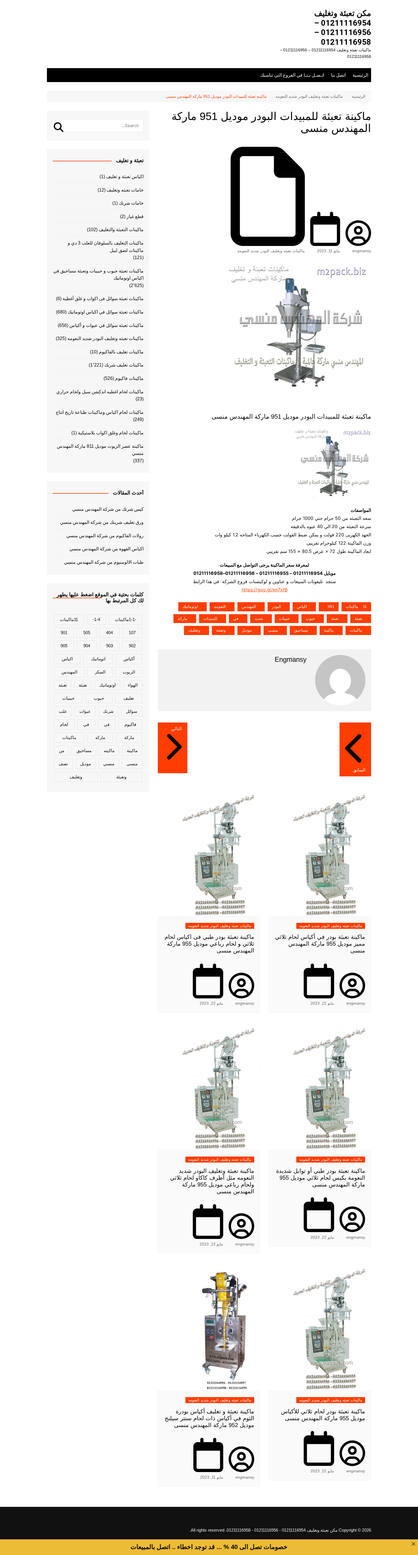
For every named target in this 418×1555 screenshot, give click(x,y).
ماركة (182, 618)
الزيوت (129, 671)
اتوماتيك (98, 658)
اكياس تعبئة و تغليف (125, 176)
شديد (258, 618)
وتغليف (194, 630)
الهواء (133, 685)
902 (132, 645)
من (61, 750)
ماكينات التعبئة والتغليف (121, 229)
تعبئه (335, 618)
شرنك (108, 711)
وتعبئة (221, 630)
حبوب (310, 618)
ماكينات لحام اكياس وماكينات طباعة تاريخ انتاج (100, 412)
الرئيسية (360, 75)
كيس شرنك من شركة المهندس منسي (108, 509)
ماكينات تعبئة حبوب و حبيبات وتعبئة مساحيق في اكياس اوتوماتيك (98, 274)
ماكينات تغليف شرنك (124, 365)
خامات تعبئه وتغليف (125, 190)
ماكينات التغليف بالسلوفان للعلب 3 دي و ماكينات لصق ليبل (106, 247)
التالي (176, 728)
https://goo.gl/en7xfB (264, 590)
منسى (273, 630)
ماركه (100, 737)
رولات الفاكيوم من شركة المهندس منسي (105, 535)
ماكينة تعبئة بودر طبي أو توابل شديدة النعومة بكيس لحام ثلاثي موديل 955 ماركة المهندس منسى (320, 1178)
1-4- (96, 619)
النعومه (220, 606)
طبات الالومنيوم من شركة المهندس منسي (104, 562)
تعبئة (358, 618)
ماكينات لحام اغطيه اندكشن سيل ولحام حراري (100, 391)
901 (64, 632)
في (236, 618)
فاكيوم (130, 724)
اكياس (302, 606)
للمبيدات (210, 618)
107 (132, 632)
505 (86, 632)
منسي (108, 763)
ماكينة (329, 630)
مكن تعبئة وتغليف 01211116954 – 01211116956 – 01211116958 (342, 28)
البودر (276, 606)
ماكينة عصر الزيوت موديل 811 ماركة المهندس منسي (100, 450)
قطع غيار (135, 216)
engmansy (361, 251)
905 (64, 645)
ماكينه (109, 750)
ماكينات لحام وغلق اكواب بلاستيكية (111, 432)
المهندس (249, 606)
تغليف (128, 698)
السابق (359, 770)
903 (109, 645)
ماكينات (356, 630)
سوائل (131, 711)
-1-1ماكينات (125, 619)
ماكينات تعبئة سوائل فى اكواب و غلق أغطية (103, 298)
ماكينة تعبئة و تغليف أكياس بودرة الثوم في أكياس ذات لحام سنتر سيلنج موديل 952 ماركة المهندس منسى (209, 1418)
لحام (64, 724)
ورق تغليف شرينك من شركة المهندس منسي (102, 522)
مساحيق (301, 630)
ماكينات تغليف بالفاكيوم (121, 351)
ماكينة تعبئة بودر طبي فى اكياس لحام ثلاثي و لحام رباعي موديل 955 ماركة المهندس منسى (209, 944)
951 (331, 606)
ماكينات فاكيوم (129, 378)
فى (106, 724)
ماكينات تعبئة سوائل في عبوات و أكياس (106, 325)
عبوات (85, 711)
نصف (63, 763)
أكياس (128, 658)
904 (86, 645)
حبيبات (284, 618)
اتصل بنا (338, 75)
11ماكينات (356, 606)
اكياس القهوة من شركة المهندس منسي (106, 548)
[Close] (413, 1543)
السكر (100, 671)
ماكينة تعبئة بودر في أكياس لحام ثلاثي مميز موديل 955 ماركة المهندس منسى (320, 944)
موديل (247, 630)
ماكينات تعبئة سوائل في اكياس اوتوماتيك (106, 312)
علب (63, 711)
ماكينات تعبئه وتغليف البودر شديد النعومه (271, 251)
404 (109, 632)
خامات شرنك (131, 203)
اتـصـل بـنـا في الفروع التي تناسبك (292, 75)
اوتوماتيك (190, 606)
